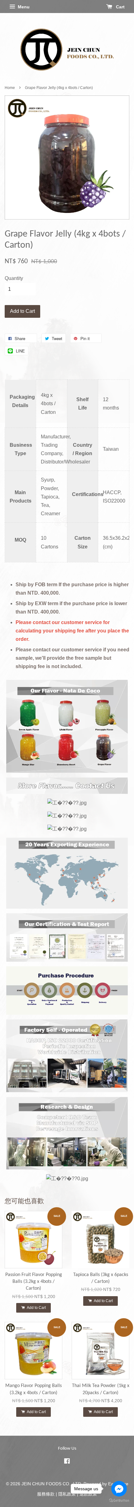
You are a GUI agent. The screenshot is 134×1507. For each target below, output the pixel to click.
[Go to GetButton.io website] (119, 1501)
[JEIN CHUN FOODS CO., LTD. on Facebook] (67, 1462)
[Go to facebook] (119, 1488)
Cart (120, 6)
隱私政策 (67, 1494)
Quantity (14, 278)
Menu (23, 6)
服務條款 (46, 1494)
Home (10, 88)
